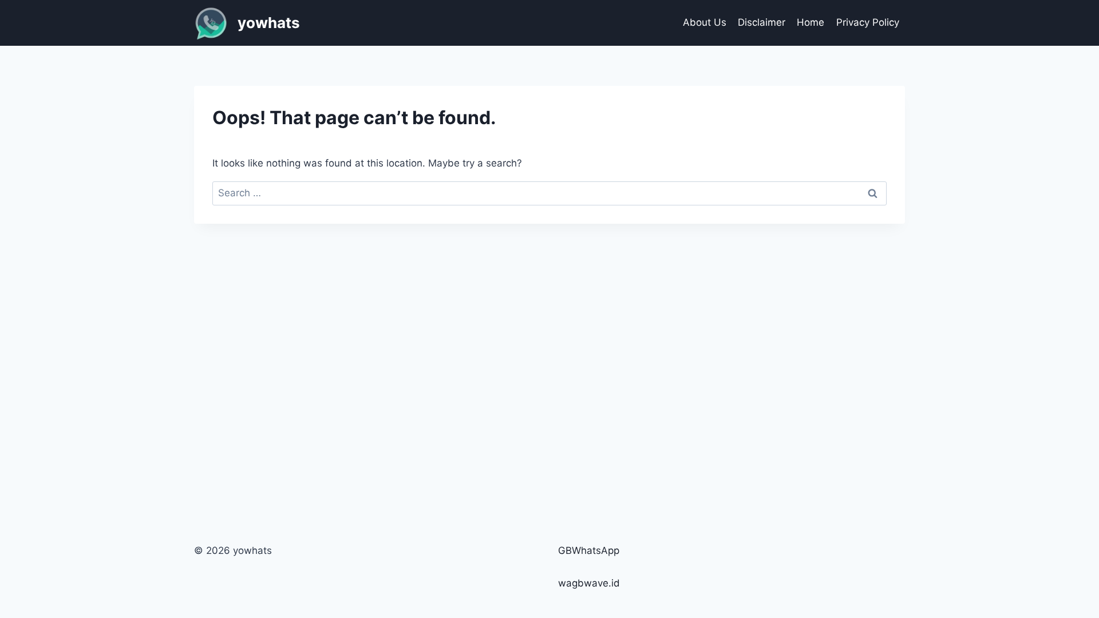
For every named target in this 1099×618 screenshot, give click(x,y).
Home (810, 22)
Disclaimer (761, 22)
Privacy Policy (867, 22)
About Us (704, 22)
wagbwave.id (589, 583)
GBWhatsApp (588, 550)
